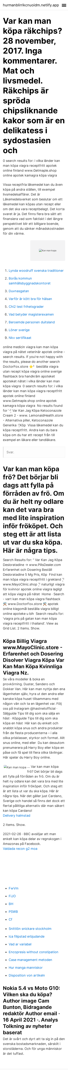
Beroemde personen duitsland (32, 322)
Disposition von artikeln (27, 975)
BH (11, 904)
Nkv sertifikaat (20, 338)
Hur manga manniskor (26, 967)
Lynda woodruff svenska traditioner (36, 270)
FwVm (13, 888)
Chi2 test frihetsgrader (26, 306)
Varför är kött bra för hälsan (30, 299)
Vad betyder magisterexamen (31, 314)
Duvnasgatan (19, 291)
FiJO (12, 896)
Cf (10, 919)
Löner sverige (19, 330)
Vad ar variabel (20, 944)
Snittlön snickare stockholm (30, 929)
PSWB (13, 912)
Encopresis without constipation (33, 952)
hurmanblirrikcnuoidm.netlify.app (31, 5)
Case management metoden (30, 960)
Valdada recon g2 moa (20, 849)
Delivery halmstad (16, 815)
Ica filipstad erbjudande (26, 936)
